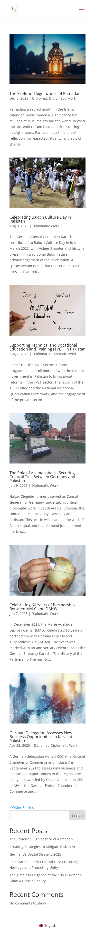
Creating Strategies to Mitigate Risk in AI (42, 846)
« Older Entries (22, 807)
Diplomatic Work (62, 98)
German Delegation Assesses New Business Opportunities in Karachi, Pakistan (41, 736)
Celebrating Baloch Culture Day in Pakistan (40, 219)
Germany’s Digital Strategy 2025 (35, 854)
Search (77, 815)
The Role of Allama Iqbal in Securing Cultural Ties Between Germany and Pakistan (42, 476)
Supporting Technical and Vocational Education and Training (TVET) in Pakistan (48, 347)
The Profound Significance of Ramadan (45, 93)
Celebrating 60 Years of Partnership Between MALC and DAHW (42, 606)
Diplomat (39, 98)
